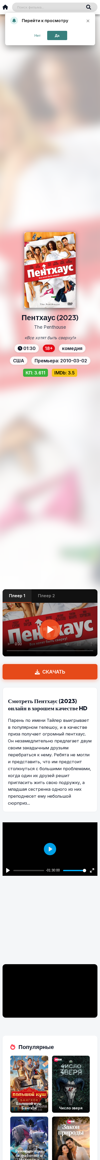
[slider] (74, 870)
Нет (37, 35)
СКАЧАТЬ (53, 672)
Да (57, 35)
